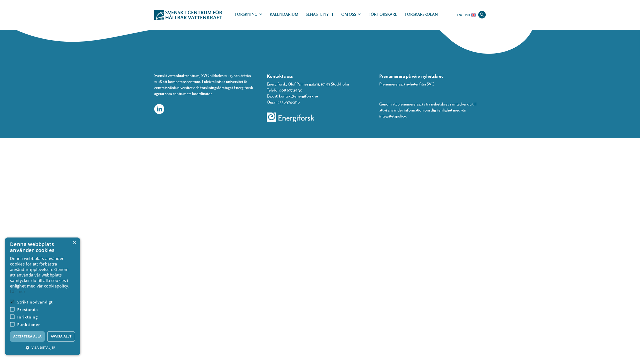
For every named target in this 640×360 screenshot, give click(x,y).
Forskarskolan (421, 14)
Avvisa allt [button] (61, 336)
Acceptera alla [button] (27, 336)
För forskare (382, 14)
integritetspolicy (392, 115)
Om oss (348, 14)
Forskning (246, 14)
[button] (42, 347)
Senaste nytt (320, 14)
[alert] (42, 296)
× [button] (74, 243)
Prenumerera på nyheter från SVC (406, 83)
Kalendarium (284, 14)
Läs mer (18, 291)
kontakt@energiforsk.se (298, 95)
